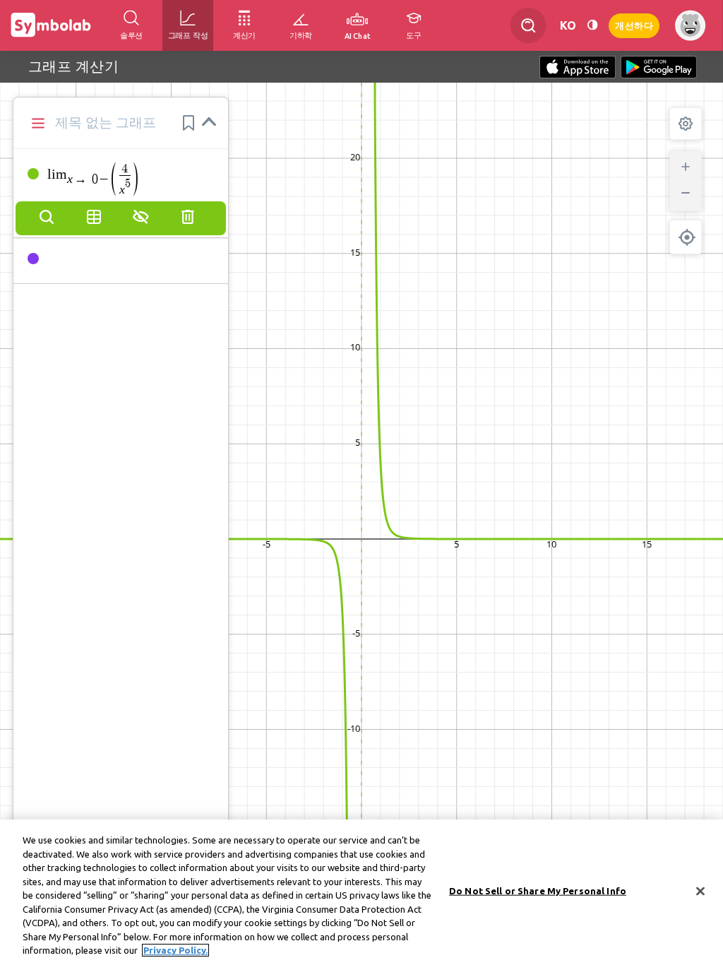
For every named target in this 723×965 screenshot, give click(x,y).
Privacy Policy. (175, 950)
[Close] (700, 891)
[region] (361, 892)
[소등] (592, 25)
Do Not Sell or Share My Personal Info (537, 891)
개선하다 (634, 24)
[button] (188, 122)
